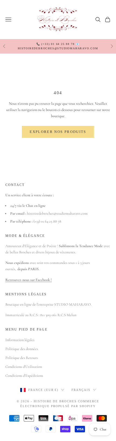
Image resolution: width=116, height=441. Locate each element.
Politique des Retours (21, 357)
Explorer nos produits (58, 132)
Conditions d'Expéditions (24, 375)
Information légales (20, 340)
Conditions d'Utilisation (23, 366)
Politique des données (21, 349)
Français (80, 389)
